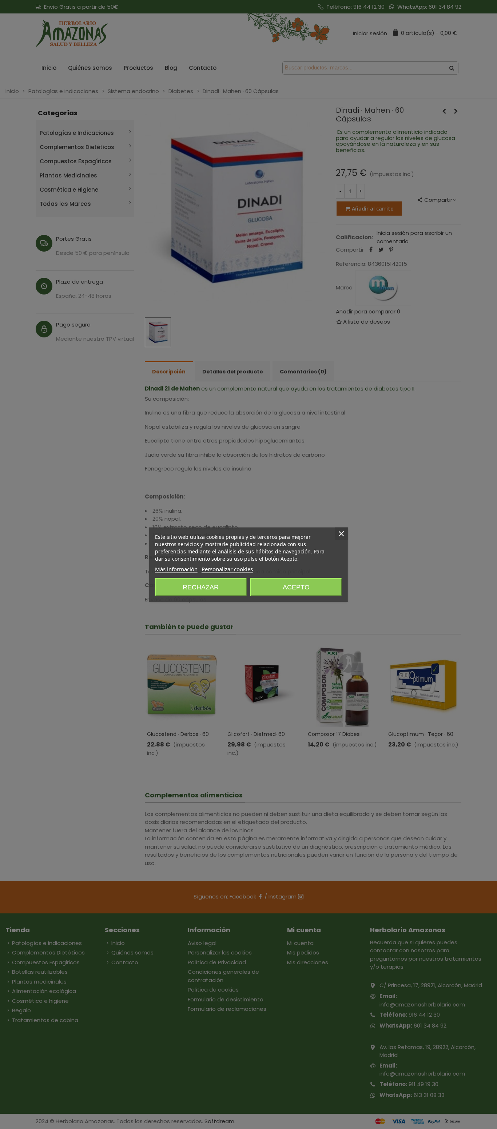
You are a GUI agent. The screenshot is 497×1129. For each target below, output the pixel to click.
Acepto (296, 586)
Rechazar (201, 586)
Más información (176, 568)
